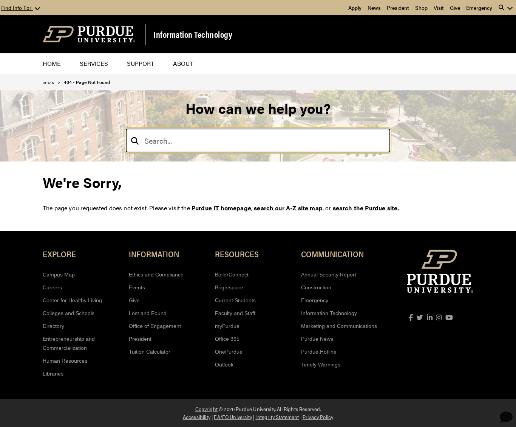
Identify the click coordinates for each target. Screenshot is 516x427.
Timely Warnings (320, 365)
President (398, 7)
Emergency (479, 7)
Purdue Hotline (319, 352)
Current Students (235, 300)
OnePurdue (229, 352)
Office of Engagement (155, 326)
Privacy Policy (318, 417)
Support (140, 63)
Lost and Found (148, 313)
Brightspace (229, 287)
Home (52, 63)
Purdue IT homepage (221, 207)
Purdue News (317, 339)
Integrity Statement (277, 417)
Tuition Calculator (149, 352)
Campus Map (59, 275)
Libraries (53, 374)
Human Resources (65, 361)
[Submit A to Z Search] (135, 140)
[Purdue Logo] (89, 34)
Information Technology (192, 34)
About (183, 63)
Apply (355, 7)
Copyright (206, 409)
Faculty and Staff (235, 313)
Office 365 (227, 339)
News (374, 7)
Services (94, 63)
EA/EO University (233, 417)
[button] (506, 7)
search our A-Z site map (288, 207)
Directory (53, 326)
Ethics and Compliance (156, 275)
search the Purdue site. (366, 207)
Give (455, 7)
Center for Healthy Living (72, 300)
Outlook (224, 365)
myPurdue (227, 326)
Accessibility (196, 417)
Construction (316, 287)
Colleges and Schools (68, 313)
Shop (421, 7)
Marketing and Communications (339, 326)
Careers (52, 287)
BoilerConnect (232, 275)
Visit (439, 7)
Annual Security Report (328, 275)
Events (137, 287)
